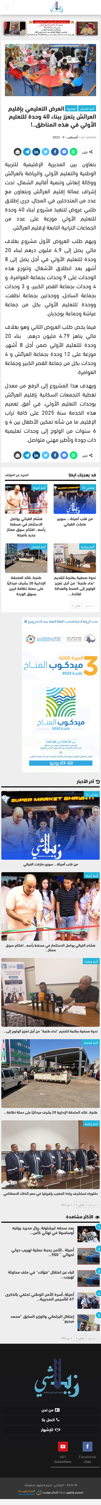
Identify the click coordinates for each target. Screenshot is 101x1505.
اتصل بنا (48, 1420)
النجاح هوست (49, 1492)
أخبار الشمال (87, 108)
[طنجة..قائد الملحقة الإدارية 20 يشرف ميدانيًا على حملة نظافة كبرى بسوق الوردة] (26, 558)
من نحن (47, 1410)
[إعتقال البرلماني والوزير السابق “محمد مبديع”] (88, 1322)
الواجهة (71, 108)
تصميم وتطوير (74, 1492)
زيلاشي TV (88, 487)
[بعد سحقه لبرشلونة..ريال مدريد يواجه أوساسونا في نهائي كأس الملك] (88, 1234)
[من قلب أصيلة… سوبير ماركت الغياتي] (75, 499)
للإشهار (47, 1430)
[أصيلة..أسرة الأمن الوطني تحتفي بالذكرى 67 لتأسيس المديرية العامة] (88, 1301)
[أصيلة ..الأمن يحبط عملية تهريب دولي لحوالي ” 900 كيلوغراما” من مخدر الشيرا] (88, 1256)
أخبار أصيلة (39, 487)
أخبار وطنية (87, 546)
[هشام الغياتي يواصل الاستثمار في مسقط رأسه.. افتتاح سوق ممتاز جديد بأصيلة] (26, 499)
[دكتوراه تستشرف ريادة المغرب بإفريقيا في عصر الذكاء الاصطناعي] (50, 1154)
